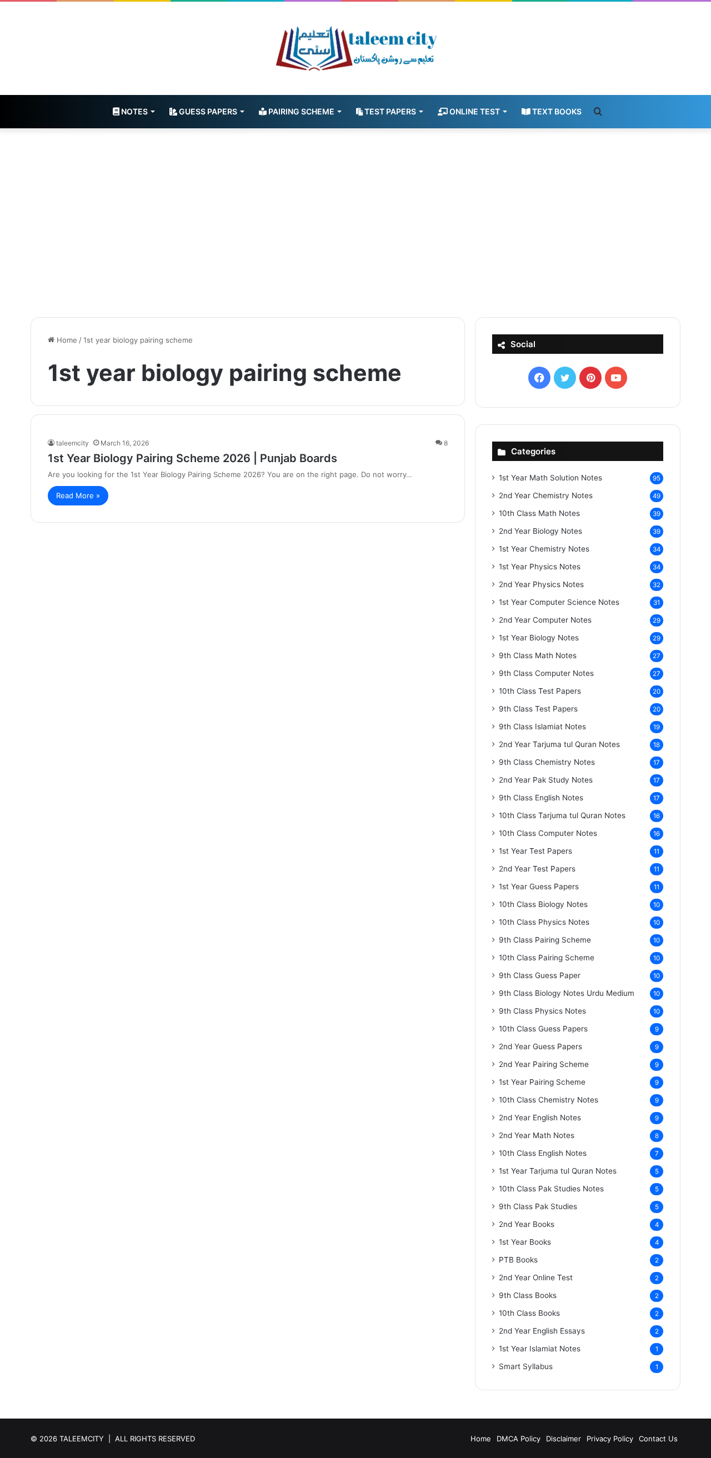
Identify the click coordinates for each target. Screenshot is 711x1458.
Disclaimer (563, 1438)
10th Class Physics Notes (544, 922)
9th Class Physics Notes (542, 1010)
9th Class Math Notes (538, 655)
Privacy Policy (610, 1438)
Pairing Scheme (300, 111)
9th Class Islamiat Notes (542, 726)
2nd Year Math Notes (536, 1135)
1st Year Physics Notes (539, 566)
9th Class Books (528, 1295)
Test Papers (389, 111)
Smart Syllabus (526, 1366)
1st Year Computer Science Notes (559, 602)
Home (65, 339)
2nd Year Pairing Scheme (544, 1064)
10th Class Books (529, 1313)
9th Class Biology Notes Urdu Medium (566, 993)
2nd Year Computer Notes (545, 619)
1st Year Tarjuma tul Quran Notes (558, 1170)
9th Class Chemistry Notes (547, 762)
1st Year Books (525, 1241)
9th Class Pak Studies (538, 1206)
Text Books (556, 111)
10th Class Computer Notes (548, 833)
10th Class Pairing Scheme (546, 957)
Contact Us (658, 1438)
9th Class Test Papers (538, 708)
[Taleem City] (355, 48)
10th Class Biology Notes (543, 904)
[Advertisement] (355, 222)
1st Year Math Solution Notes (550, 477)
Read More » (78, 495)
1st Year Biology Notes (539, 637)
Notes (133, 111)
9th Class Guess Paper (539, 975)
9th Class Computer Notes (546, 673)
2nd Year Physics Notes (541, 584)
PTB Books (518, 1259)
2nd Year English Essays (542, 1330)
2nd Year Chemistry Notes (546, 495)
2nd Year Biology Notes (540, 531)
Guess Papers (207, 111)
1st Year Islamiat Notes (539, 1348)
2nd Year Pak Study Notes (546, 779)
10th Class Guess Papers (543, 1028)
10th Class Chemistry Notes (548, 1099)
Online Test (474, 111)
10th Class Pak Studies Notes (551, 1188)
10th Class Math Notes (539, 513)
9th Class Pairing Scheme (545, 939)
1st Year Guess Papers (539, 886)
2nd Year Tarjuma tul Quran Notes (559, 744)
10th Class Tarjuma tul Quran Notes (562, 815)
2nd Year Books (526, 1224)
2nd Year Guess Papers (540, 1046)
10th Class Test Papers (540, 691)
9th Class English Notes (541, 797)
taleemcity (72, 443)
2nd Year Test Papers (537, 868)
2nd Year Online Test (536, 1277)
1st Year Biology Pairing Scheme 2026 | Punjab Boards (192, 458)
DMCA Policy (518, 1438)
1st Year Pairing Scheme (542, 1082)
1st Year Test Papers (535, 850)
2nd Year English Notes (540, 1117)
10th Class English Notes (543, 1153)
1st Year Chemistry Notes (544, 548)
